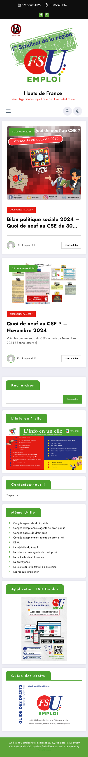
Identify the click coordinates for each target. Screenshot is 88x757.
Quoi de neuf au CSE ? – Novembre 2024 (37, 327)
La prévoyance (21, 562)
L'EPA (16, 542)
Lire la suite (71, 245)
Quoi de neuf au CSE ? (21, 209)
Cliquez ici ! (13, 495)
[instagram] (47, 15)
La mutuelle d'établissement (28, 557)
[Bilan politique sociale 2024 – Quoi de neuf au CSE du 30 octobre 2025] (44, 163)
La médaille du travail (25, 547)
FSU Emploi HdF (26, 245)
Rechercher (22, 385)
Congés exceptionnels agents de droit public (39, 528)
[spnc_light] (77, 111)
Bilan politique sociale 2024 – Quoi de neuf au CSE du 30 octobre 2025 (43, 222)
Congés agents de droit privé (30, 533)
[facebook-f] (41, 15)
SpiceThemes (44, 750)
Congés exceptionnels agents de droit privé (38, 538)
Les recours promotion (26, 572)
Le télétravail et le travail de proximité (34, 567)
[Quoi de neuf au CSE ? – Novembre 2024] (44, 283)
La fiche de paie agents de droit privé (35, 552)
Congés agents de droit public (31, 523)
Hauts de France (43, 93)
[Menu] (8, 111)
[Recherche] (67, 111)
